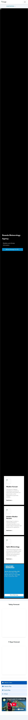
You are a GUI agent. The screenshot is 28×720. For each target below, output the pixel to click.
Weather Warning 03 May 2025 (12, 571)
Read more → (9, 500)
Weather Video (8, 682)
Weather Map (7, 686)
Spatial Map (7, 690)
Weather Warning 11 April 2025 (12, 574)
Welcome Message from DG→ (12, 249)
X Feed (6, 694)
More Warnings (14, 595)
